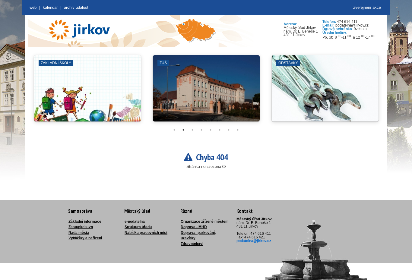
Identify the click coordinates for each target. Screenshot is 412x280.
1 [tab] (174, 130)
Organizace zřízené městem (205, 221)
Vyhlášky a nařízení (85, 238)
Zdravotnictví (192, 244)
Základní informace (84, 221)
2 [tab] (183, 130)
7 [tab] (229, 130)
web (33, 7)
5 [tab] (211, 130)
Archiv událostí (77, 7)
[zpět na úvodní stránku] (79, 30)
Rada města (78, 232)
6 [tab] (220, 130)
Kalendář (50, 7)
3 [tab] (192, 130)
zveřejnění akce (367, 7)
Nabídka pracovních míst (146, 232)
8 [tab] (238, 130)
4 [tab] (201, 130)
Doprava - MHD (194, 227)
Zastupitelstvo (80, 227)
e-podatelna (135, 221)
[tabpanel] (87, 91)
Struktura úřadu (138, 227)
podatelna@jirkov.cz (352, 25)
